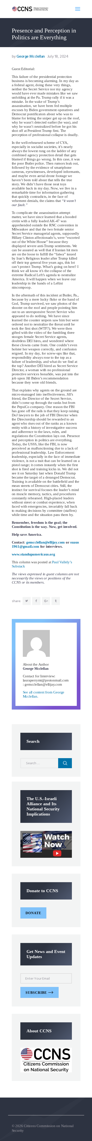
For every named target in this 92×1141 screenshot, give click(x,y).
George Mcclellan (29, 56)
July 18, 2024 (57, 56)
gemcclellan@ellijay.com (45, 542)
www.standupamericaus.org (33, 554)
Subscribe (36, 992)
